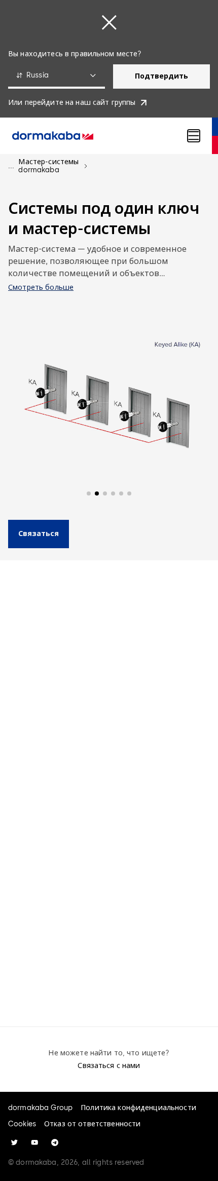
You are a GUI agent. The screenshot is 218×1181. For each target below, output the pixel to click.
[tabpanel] (109, 866)
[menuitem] (52, 136)
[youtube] (34, 1142)
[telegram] (54, 1142)
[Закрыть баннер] (109, 22)
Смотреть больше (41, 287)
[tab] (83, 684)
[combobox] (56, 76)
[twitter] (14, 1142)
